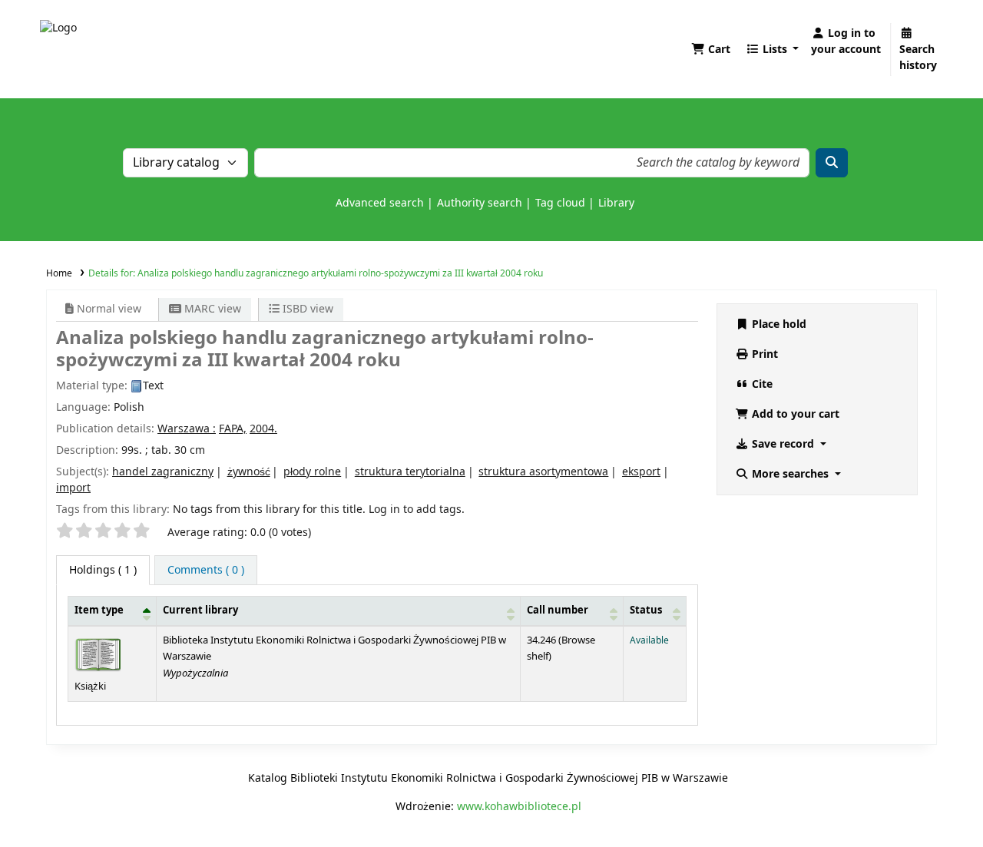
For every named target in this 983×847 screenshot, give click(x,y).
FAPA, (233, 429)
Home (59, 273)
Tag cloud (560, 203)
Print (763, 354)
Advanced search (380, 203)
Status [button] (646, 610)
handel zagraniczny (162, 472)
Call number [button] (557, 610)
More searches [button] (790, 474)
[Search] (832, 162)
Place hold (777, 324)
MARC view (211, 309)
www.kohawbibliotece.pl (519, 807)
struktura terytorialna (410, 472)
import (73, 488)
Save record (783, 444)
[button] (710, 49)
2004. (263, 429)
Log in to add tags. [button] (417, 509)
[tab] (205, 570)
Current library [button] (200, 610)
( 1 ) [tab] (103, 570)
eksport (641, 472)
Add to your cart (794, 414)
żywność (248, 472)
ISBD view (306, 309)
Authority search (479, 203)
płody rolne (312, 472)
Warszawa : (186, 429)
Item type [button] (99, 610)
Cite (761, 384)
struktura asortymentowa (543, 472)
